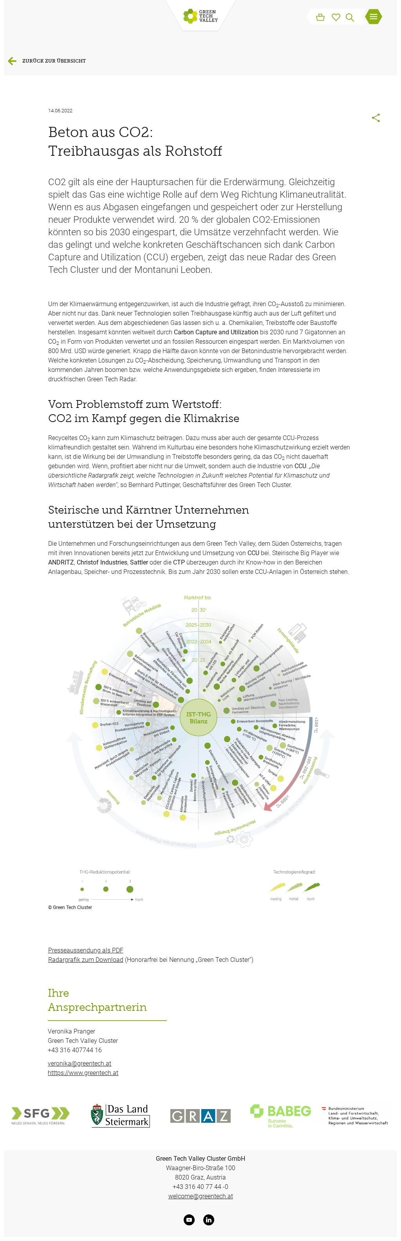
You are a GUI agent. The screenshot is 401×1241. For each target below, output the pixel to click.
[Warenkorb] (320, 16)
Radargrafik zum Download (85, 959)
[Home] (200, 17)
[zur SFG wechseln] (40, 1115)
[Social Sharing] (376, 118)
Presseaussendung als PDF (85, 950)
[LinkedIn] (210, 1219)
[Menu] (373, 17)
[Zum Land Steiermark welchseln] (120, 1115)
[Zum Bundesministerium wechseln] (355, 1115)
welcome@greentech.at (200, 1196)
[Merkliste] (336, 16)
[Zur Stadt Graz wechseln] (200, 1116)
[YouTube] (190, 1219)
